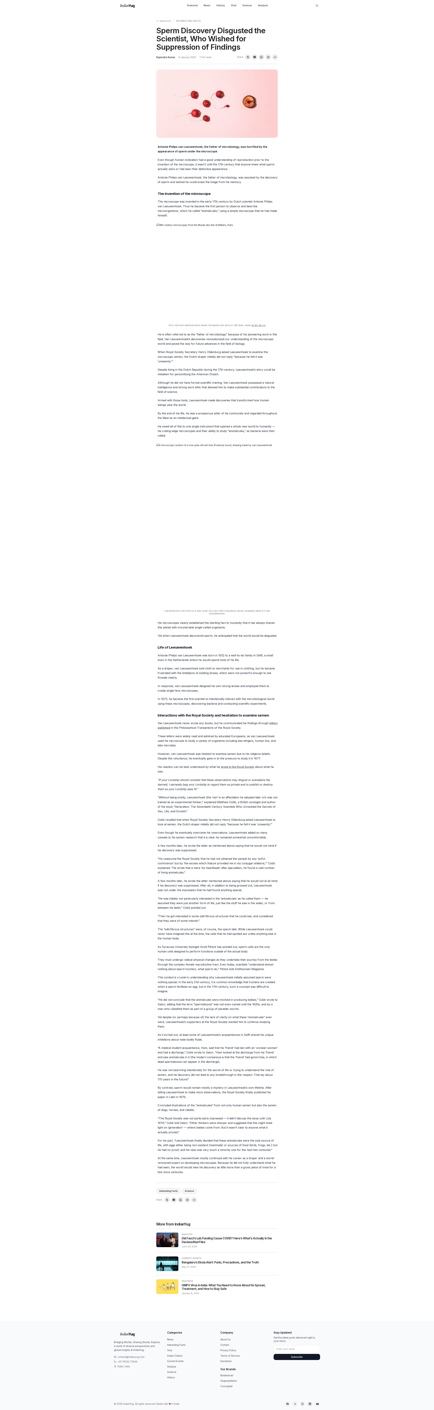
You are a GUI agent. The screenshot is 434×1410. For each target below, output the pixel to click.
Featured (192, 5)
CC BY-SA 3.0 (258, 325)
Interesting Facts (188, 21)
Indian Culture (174, 1355)
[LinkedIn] (310, 1404)
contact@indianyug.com (131, 1356)
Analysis (263, 5)
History (220, 5)
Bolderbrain (226, 1375)
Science (247, 5)
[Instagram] (302, 1404)
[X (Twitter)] (295, 1404)
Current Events (175, 1361)
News (207, 5)
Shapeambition (228, 1380)
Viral (233, 5)
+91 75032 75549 (127, 1361)
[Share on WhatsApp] (261, 57)
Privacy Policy (228, 1350)
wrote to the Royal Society (237, 767)
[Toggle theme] (317, 5)
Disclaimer (226, 1361)
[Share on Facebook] (254, 57)
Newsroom (165, 20)
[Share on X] (248, 57)
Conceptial (226, 1386)
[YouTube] (317, 1404)
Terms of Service (230, 1355)
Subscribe (297, 1356)
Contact (224, 1344)
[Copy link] (275, 57)
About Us (225, 1339)
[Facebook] (287, 1404)
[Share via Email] (268, 57)
